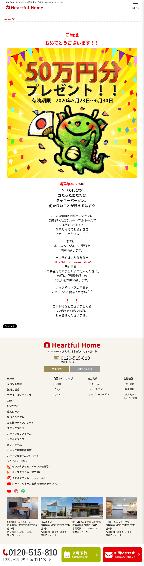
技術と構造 (13, 389)
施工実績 (92, 378)
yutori (58, 394)
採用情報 (129, 389)
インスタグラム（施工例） (26, 472)
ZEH (9, 400)
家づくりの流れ (15, 417)
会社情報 (128, 378)
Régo (58, 389)
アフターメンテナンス (19, 395)
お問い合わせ (85, 369)
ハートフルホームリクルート (23, 455)
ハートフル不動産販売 (19, 450)
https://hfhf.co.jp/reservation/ (72, 262)
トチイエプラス (15, 439)
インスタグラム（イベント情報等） (31, 466)
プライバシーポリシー (18, 461)
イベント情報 (14, 384)
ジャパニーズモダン (99, 394)
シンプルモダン (97, 389)
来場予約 (57, 369)
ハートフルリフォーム (19, 433)
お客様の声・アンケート (20, 422)
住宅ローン (13, 411)
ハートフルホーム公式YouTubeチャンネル (35, 483)
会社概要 (129, 384)
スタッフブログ (15, 428)
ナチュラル (94, 384)
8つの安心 (12, 406)
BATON (58, 384)
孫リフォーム (14, 444)
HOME (10, 378)
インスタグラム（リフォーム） (29, 478)
